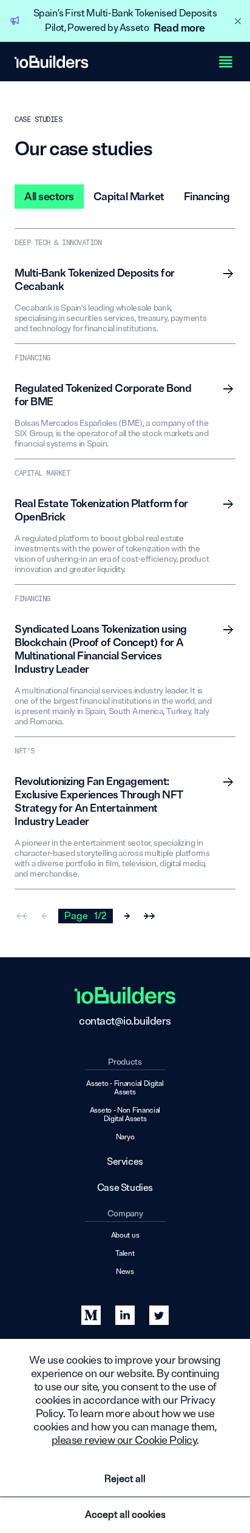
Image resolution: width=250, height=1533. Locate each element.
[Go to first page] (22, 916)
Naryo (125, 1137)
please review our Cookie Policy (124, 1440)
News (125, 1272)
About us (125, 1235)
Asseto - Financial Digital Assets (124, 1088)
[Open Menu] (225, 62)
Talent (124, 1254)
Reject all (125, 1479)
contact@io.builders (125, 1021)
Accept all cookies (125, 1515)
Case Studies (125, 1188)
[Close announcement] (238, 21)
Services (125, 1162)
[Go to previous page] (43, 916)
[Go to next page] (127, 916)
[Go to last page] (149, 916)
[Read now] (228, 273)
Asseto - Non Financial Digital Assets (125, 1115)
